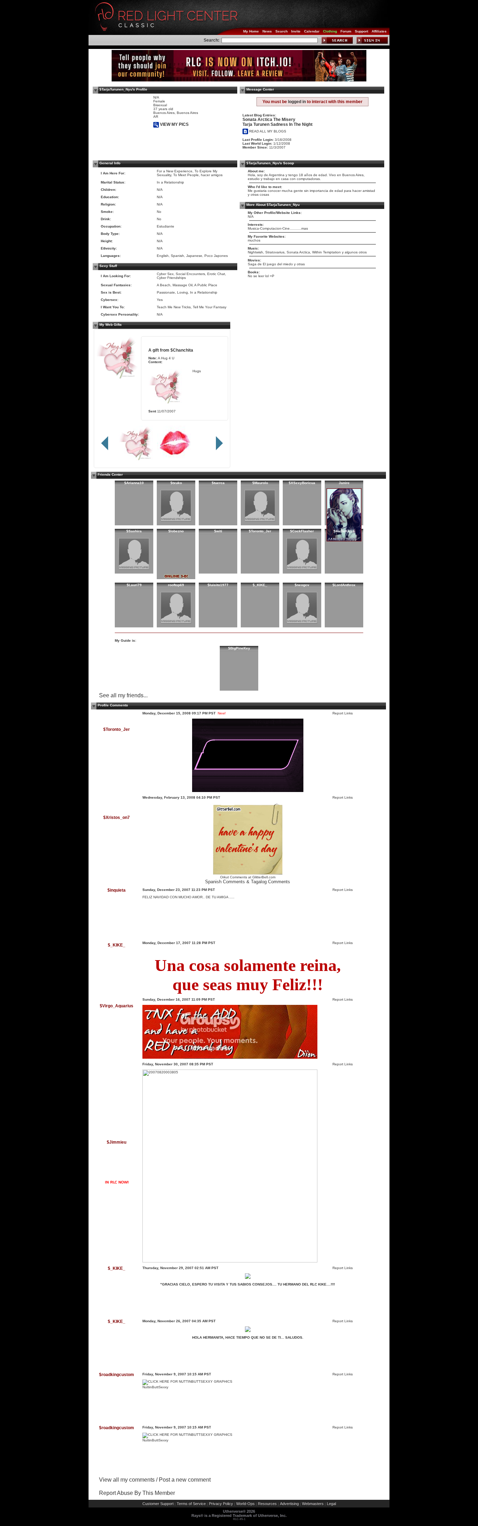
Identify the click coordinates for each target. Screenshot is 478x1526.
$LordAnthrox (344, 585)
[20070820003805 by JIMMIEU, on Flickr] (229, 1261)
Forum (345, 31)
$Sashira (134, 531)
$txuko (176, 483)
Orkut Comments (233, 877)
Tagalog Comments (270, 881)
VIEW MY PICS (174, 124)
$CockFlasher (302, 531)
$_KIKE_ (260, 585)
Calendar (311, 31)
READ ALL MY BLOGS (267, 131)
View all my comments (127, 1480)
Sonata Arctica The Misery (268, 119)
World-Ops (245, 1504)
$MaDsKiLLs (344, 531)
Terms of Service (191, 1504)
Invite (296, 31)
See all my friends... (123, 695)
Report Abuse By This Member (137, 1493)
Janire (344, 483)
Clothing (330, 31)
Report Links (342, 713)
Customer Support (158, 1504)
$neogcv (302, 585)
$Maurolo (260, 483)
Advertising (289, 1504)
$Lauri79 (134, 585)
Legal (331, 1504)
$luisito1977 (218, 585)
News (267, 31)
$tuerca (218, 483)
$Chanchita (181, 350)
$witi (218, 531)
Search (281, 31)
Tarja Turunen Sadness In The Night (277, 124)
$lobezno (176, 531)
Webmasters (313, 1504)
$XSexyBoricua (302, 483)
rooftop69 (176, 585)
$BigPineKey (239, 648)
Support (361, 31)
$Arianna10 (134, 483)
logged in (297, 101)
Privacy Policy (221, 1504)
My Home (251, 31)
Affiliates (379, 31)
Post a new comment (185, 1480)
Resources (267, 1504)
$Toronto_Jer (260, 531)
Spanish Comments (225, 881)
